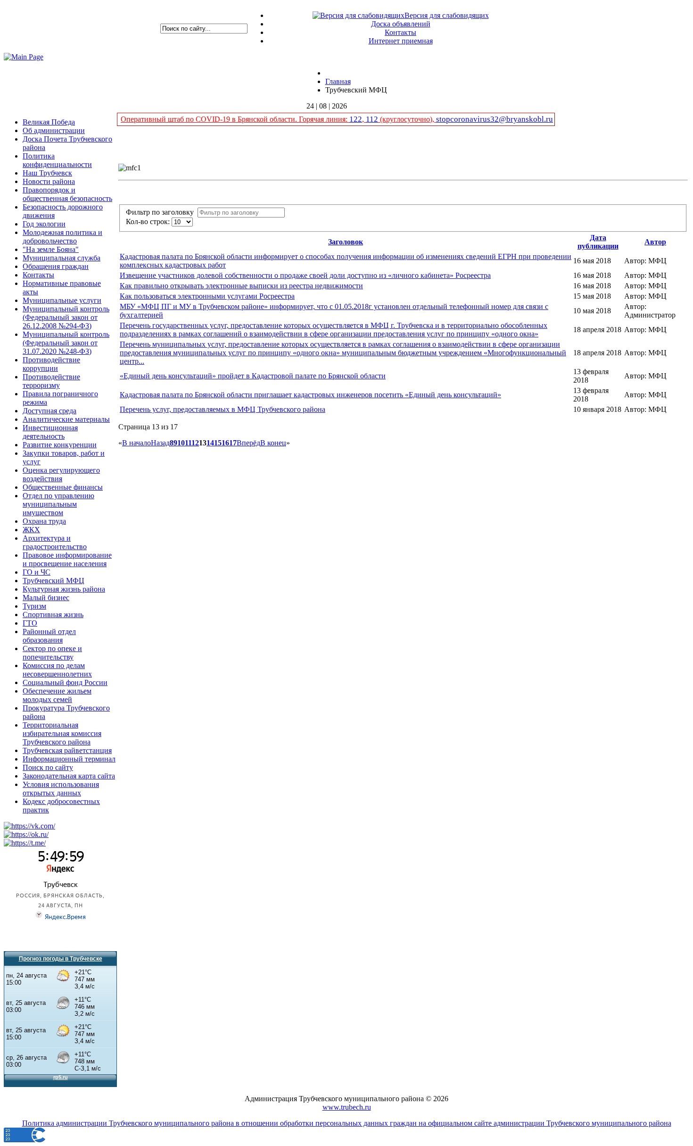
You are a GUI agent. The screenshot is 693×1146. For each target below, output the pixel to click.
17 (233, 443)
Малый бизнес (46, 598)
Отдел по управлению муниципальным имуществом (58, 504)
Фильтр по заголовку (162, 212)
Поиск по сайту (48, 767)
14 (210, 443)
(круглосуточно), (407, 119)
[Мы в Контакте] (29, 826)
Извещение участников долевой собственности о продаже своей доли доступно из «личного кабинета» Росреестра (305, 275)
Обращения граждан (56, 266)
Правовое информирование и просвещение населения (67, 559)
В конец (273, 443)
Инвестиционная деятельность (50, 432)
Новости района (49, 181)
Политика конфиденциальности (57, 160)
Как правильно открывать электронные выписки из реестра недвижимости (241, 286)
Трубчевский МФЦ (53, 581)
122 (355, 119)
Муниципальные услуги (62, 300)
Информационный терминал (69, 759)
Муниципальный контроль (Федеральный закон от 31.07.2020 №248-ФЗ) (66, 342)
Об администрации (54, 130)
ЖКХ (31, 530)
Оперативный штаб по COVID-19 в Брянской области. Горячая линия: (235, 119)
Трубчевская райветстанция (67, 750)
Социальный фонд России (65, 682)
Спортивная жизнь (53, 615)
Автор (655, 242)
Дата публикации (598, 242)
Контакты (400, 32)
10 (181, 443)
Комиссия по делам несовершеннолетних (57, 669)
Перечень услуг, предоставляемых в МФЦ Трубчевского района (222, 409)
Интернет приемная (401, 41)
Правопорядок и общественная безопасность (67, 194)
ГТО (30, 623)
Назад (160, 443)
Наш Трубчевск (47, 173)
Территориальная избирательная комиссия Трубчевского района (62, 733)
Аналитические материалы (66, 419)
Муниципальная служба (61, 258)
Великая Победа (49, 122)
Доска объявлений (400, 24)
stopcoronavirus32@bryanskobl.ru (494, 119)
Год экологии (44, 224)
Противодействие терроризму (51, 381)
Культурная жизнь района (64, 589)
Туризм (34, 606)
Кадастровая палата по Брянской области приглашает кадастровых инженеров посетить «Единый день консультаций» (310, 395)
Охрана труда (44, 521)
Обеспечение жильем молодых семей (57, 695)
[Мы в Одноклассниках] (26, 834)
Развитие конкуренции (60, 445)
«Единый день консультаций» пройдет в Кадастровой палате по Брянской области (253, 376)
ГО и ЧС (36, 572)
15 (218, 443)
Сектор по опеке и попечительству (52, 652)
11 (188, 443)
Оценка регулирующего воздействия (61, 474)
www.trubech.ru (346, 1107)
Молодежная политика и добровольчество (62, 236)
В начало (136, 443)
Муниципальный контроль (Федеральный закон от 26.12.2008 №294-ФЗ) (66, 317)
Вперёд (248, 443)
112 (372, 119)
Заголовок (345, 242)
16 (225, 443)
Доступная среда (49, 411)
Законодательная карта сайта (69, 776)
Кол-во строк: (149, 221)
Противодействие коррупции (51, 364)
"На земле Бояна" (51, 249)
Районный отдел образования (49, 635)
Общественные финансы (63, 487)
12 (195, 443)
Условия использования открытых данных (61, 788)
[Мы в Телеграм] (25, 843)
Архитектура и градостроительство (55, 542)
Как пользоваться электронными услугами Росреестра (207, 296)
